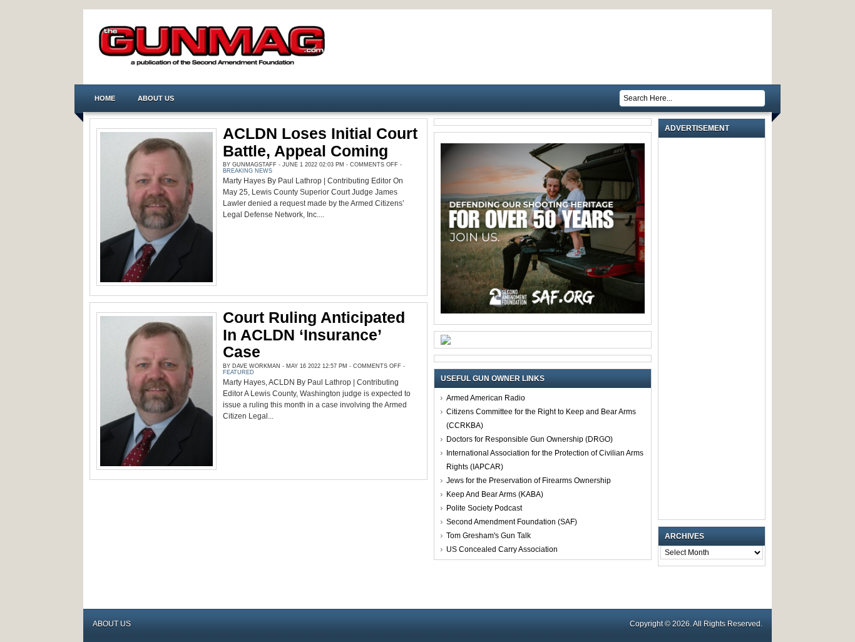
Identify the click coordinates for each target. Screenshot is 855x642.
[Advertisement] (715, 328)
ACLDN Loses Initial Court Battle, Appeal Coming (320, 142)
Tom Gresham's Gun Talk (488, 535)
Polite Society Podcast (484, 508)
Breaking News (247, 171)
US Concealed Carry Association (502, 549)
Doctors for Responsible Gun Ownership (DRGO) (529, 439)
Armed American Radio (485, 398)
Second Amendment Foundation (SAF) (511, 521)
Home (105, 98)
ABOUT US (156, 98)
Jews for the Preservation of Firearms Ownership (528, 480)
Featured (238, 372)
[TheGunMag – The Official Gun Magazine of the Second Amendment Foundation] (215, 64)
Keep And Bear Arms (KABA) (494, 494)
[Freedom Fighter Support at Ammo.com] (446, 342)
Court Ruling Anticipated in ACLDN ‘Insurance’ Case (314, 334)
